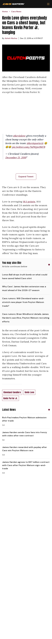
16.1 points (29, 201)
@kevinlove (19, 135)
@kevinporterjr (35, 143)
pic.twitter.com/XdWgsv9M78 (28, 147)
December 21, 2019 (15, 157)
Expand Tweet (26, 176)
